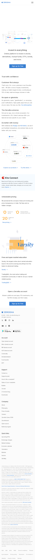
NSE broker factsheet (27, 502)
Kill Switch (23, 125)
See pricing (6, 222)
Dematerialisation (6, 356)
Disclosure (21, 554)
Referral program (6, 426)
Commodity (5, 353)
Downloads (5, 395)
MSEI (15, 550)
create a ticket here (14, 524)
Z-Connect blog (6, 391)
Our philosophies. (26, 105)
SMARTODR (23, 479)
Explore (7, 187)
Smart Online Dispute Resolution (8, 486)
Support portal (5, 376)
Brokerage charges (7, 440)
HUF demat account (7, 350)
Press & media (5, 411)
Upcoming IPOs (6, 437)
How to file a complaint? (8, 379)
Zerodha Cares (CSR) (7, 417)
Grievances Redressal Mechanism (23, 486)
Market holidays (6, 443)
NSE (3, 550)
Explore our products (10, 167)
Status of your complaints (8, 382)
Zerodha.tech (5, 420)
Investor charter (12, 558)
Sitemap (19, 558)
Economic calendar (7, 446)
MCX (10, 550)
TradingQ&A (6, 282)
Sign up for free (17, 66)
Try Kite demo (25, 167)
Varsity (4, 269)
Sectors (4, 455)
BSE (6, 550)
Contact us (4, 373)
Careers (4, 414)
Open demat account (7, 341)
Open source (5, 423)
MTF (3, 363)
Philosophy (5, 408)
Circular (4, 388)
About (3, 405)
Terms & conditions (22, 550)
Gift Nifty (4, 458)
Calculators (5, 449)
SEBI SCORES (17, 479)
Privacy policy (13, 554)
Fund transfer (5, 360)
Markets (4, 452)
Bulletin (3, 385)
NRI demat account (7, 347)
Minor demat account (7, 344)
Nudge (15, 125)
